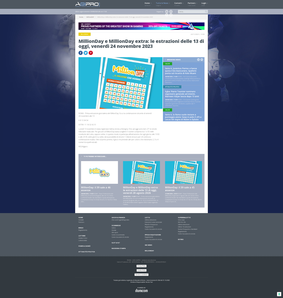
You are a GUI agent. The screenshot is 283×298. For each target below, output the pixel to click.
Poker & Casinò (84, 246)
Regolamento (82, 230)
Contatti (178, 4)
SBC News (148, 245)
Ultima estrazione (150, 220)
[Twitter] (170, 15)
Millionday (149, 251)
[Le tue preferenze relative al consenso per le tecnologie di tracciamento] (279, 294)
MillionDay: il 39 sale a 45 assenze (180, 189)
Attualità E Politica (86, 252)
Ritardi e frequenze (151, 224)
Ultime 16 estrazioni (184, 227)
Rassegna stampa (119, 248)
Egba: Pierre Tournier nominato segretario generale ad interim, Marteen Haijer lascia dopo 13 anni (182, 94)
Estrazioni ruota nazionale (153, 222)
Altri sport (115, 232)
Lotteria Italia (82, 240)
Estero (181, 239)
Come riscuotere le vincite (120, 237)
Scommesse (116, 225)
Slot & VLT (116, 243)
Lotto (147, 217)
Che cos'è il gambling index (120, 220)
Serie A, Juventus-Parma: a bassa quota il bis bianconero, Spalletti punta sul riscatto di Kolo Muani (181, 71)
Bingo (80, 228)
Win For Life (182, 222)
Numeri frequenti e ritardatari (187, 229)
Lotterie (81, 236)
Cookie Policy (142, 270)
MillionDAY (90, 17)
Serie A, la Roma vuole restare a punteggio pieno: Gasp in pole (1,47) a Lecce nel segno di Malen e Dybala (183, 117)
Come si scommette (118, 235)
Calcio (114, 228)
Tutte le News (162, 4)
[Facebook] (166, 15)
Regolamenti (149, 237)
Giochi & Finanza (118, 217)
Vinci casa (181, 220)
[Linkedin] (166, 11)
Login (204, 4)
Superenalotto (184, 217)
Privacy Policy (141, 266)
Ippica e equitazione (153, 235)
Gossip (114, 230)
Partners (192, 4)
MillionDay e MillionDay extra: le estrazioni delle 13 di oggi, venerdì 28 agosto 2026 (140, 190)
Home (147, 4)
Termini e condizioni (141, 274)
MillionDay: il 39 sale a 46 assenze (96, 189)
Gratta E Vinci (82, 238)
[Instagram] (170, 11)
